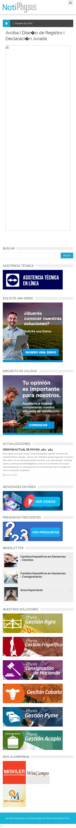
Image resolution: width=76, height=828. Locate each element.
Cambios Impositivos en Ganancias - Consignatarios (43, 575)
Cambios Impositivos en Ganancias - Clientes (43, 558)
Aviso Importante (31, 590)
